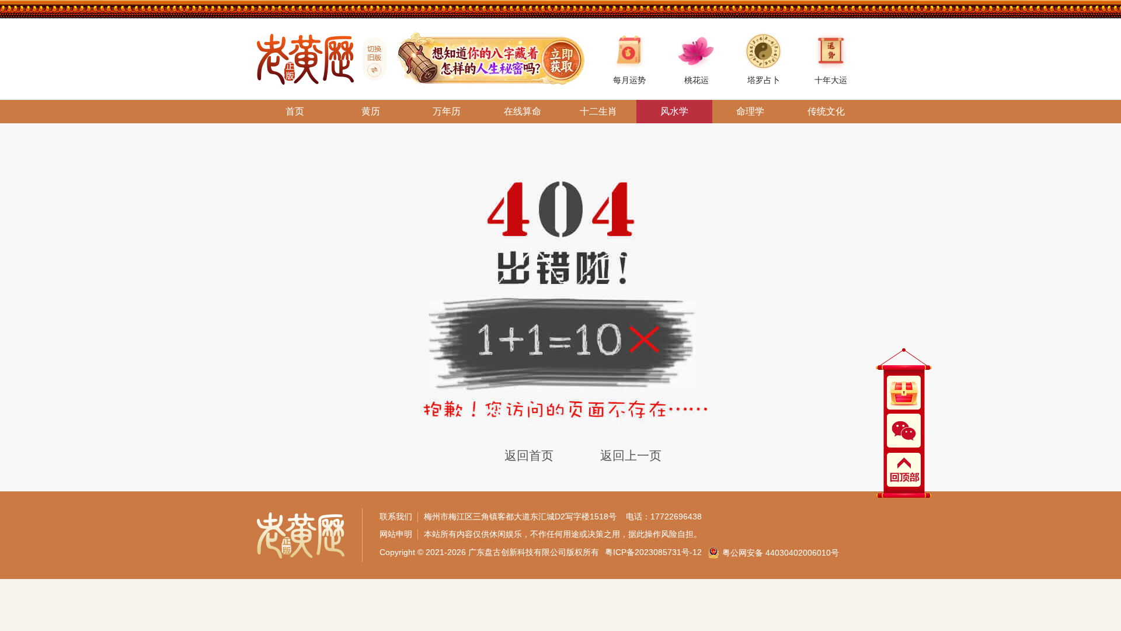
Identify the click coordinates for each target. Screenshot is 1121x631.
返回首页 (528, 455)
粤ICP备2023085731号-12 (653, 552)
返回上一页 (631, 455)
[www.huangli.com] (370, 59)
